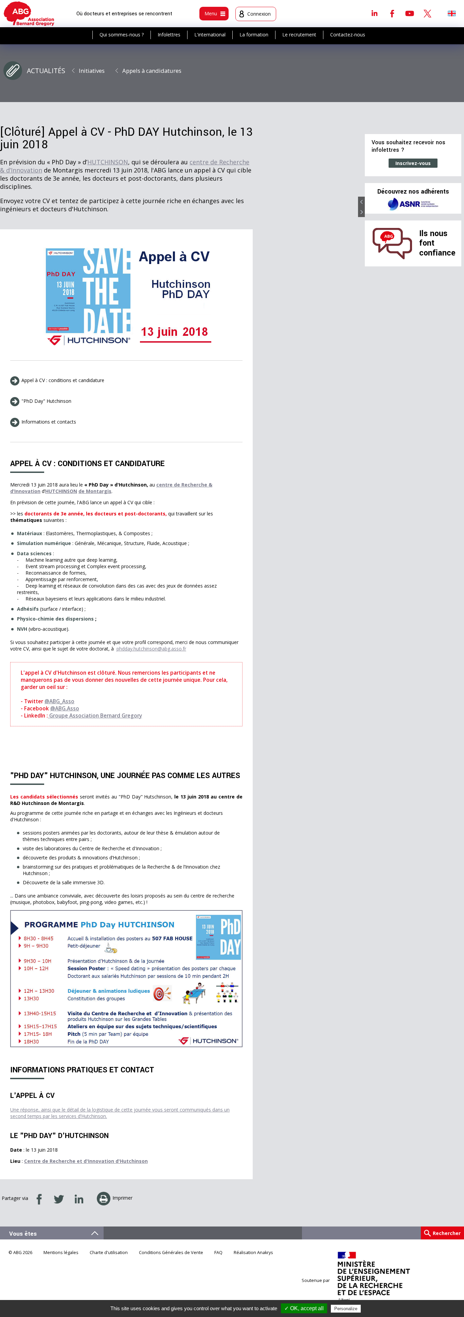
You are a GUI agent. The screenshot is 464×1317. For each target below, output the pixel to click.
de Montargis (94, 491)
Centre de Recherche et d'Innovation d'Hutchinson (86, 1161)
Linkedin (374, 13)
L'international (210, 34)
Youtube (409, 13)
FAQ (218, 1252)
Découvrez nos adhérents (413, 192)
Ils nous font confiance (437, 243)
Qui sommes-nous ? (122, 34)
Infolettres (169, 34)
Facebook (392, 13)
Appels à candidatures (151, 71)
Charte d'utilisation (109, 1252)
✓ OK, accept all (304, 1308)
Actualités (46, 70)
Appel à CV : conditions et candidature (62, 380)
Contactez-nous (347, 34)
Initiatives (92, 71)
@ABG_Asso (59, 701)
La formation (253, 34)
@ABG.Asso (64, 708)
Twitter (427, 13)
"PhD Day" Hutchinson (46, 401)
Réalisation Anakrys (253, 1252)
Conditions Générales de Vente (171, 1252)
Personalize (345, 1308)
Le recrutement (299, 34)
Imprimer (122, 1198)
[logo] (29, 13)
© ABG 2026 (20, 1252)
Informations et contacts (48, 421)
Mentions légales (60, 1252)
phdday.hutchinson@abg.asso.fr (151, 648)
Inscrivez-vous (413, 163)
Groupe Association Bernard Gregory (95, 715)
